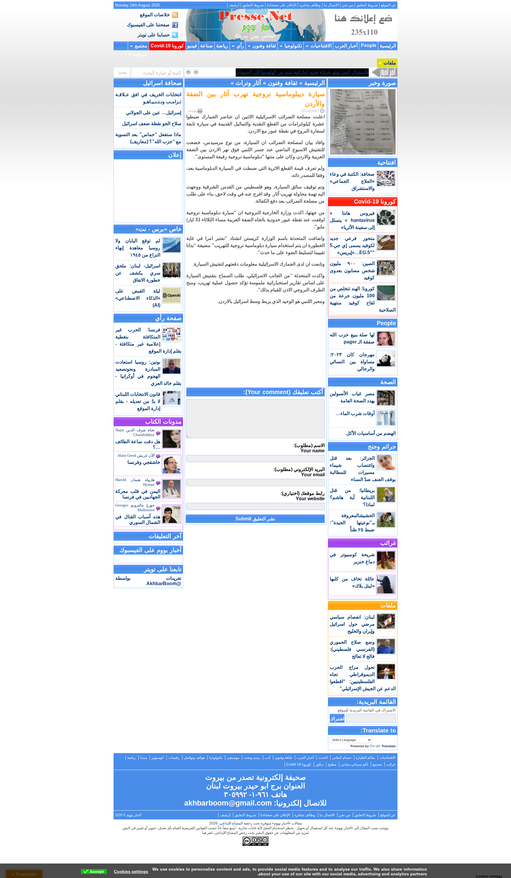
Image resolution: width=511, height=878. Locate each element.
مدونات (140, 54)
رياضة (222, 45)
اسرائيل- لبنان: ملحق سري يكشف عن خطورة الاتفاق (137, 273)
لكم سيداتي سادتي (354, 764)
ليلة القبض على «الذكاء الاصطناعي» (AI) (137, 298)
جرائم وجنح (382, 446)
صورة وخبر (382, 83)
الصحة (388, 382)
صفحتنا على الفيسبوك (148, 24)
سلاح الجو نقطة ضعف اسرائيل (151, 123)
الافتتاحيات (321, 45)
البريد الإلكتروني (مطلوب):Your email (299, 472)
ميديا (143, 758)
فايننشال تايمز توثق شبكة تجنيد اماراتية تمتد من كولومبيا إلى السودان (302, 72)
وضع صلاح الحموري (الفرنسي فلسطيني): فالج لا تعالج (352, 649)
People (368, 45)
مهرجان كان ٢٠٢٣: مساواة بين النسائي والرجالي (352, 361)
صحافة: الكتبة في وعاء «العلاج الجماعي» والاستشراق (352, 181)
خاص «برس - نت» (158, 229)
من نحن (347, 5)
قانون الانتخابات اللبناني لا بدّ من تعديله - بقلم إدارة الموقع (137, 401)
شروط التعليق (367, 5)
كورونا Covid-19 (167, 45)
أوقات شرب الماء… (355, 413)
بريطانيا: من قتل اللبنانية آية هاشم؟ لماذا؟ (352, 497)
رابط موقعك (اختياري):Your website (302, 496)
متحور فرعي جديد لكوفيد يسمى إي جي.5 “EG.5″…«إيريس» (352, 245)
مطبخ (332, 764)
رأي (240, 45)
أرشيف (234, 5)
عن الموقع (388, 5)
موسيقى (233, 758)
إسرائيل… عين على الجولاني (153, 112)
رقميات (174, 758)
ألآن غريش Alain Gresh (136, 455)
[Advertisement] (255, 346)
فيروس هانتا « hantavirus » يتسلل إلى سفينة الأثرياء (352, 220)
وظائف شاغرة (310, 5)
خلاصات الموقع (155, 14)
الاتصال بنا (331, 5)
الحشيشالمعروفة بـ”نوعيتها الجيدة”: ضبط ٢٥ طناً (352, 522)
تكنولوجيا (293, 45)
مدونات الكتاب (163, 421)
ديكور (320, 764)
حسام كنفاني (341, 758)
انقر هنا (207, 833)
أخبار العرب (346, 45)
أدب (267, 758)
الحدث (323, 758)
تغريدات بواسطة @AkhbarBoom (148, 581)
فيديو (192, 45)
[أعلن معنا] (362, 39)
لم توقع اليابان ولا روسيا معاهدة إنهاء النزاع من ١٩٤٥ (137, 247)
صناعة (206, 45)
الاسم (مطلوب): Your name (309, 448)
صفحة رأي (168, 318)
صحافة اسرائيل (162, 83)
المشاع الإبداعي (231, 823)
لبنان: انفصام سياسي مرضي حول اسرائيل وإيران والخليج (352, 624)
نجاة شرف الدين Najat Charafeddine (135, 432)
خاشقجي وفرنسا (143, 462)
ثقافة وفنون (264, 45)
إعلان (175, 154)
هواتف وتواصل (194, 758)
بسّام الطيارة (365, 758)
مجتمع (141, 45)
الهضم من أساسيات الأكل (371, 433)
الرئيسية (388, 45)
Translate (388, 746)
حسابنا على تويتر (154, 34)
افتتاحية (386, 162)
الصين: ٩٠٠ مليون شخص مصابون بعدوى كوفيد (352, 270)
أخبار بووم (255, 25)
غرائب (388, 543)
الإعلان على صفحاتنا (281, 5)
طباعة (192, 111)
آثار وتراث (248, 83)
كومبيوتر (157, 758)
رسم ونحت (252, 758)
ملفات (390, 62)
